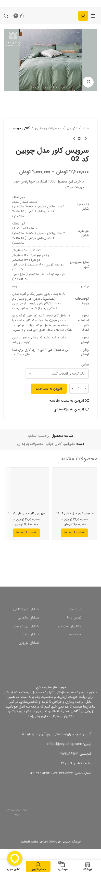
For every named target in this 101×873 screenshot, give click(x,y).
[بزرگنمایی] (88, 82)
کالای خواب (21, 128)
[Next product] (74, 139)
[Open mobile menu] (93, 16)
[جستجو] (6, 16)
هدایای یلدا (31, 634)
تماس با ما (74, 617)
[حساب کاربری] (83, 16)
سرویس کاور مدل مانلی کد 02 (75, 513)
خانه (86, 128)
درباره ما (75, 609)
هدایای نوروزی (29, 642)
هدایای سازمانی (28, 617)
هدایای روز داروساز (26, 626)
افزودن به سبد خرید (49, 388)
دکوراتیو (72, 128)
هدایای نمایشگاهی (26, 609)
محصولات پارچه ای (48, 128)
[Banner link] (50, 560)
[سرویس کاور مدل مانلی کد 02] (74, 490)
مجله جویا (74, 634)
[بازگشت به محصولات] (80, 139)
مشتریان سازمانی (69, 626)
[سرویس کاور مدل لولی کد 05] (26, 490)
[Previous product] (86, 139)
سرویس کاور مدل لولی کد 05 (26, 513)
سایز (86, 364)
